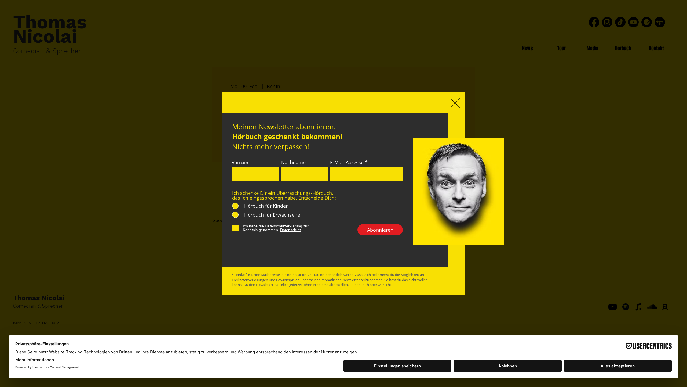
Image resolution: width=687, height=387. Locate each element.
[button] (455, 103)
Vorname (241, 162)
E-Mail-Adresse (347, 162)
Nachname (293, 162)
